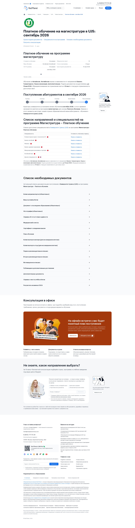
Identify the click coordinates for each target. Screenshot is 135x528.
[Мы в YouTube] (46, 454)
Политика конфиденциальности (30, 505)
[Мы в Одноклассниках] (34, 454)
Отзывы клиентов (80, 459)
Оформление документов (82, 461)
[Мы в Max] (24, 454)
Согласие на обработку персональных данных (34, 507)
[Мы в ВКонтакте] (31, 454)
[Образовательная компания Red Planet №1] (30, 8)
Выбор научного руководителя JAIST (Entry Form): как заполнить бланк (73, 428)
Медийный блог (79, 466)
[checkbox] (49, 395)
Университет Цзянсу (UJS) (59, 127)
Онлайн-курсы (79, 464)
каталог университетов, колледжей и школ (40, 497)
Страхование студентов (81, 468)
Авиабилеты (63, 468)
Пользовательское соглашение (46, 505)
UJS (52, 14)
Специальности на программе (54, 39)
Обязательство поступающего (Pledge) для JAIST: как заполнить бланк (73, 436)
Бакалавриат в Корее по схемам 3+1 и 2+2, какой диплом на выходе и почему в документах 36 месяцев (74, 439)
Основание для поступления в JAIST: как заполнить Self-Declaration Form (74, 432)
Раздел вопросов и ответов (67, 461)
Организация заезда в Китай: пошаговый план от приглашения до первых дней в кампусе (75, 443)
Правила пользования (60, 505)
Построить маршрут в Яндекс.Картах (31, 441)
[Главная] (24, 14)
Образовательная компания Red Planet (32, 481)
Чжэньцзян (46, 14)
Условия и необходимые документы (79, 39)
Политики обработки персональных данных (61, 396)
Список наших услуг (65, 464)
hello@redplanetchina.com (31, 431)
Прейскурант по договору (72, 505)
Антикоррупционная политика (71, 507)
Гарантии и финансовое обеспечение (54, 507)
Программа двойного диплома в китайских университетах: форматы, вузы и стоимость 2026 (74, 447)
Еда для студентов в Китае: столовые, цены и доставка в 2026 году (75, 451)
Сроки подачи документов (32, 39)
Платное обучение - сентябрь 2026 (74, 14)
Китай (39, 14)
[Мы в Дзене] (37, 454)
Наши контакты (64, 466)
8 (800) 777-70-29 (105, 3)
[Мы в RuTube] (40, 454)
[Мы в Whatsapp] (43, 454)
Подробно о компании (66, 459)
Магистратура (59, 14)
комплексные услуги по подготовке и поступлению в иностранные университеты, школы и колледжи (46, 483)
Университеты (31, 14)
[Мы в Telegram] (28, 454)
